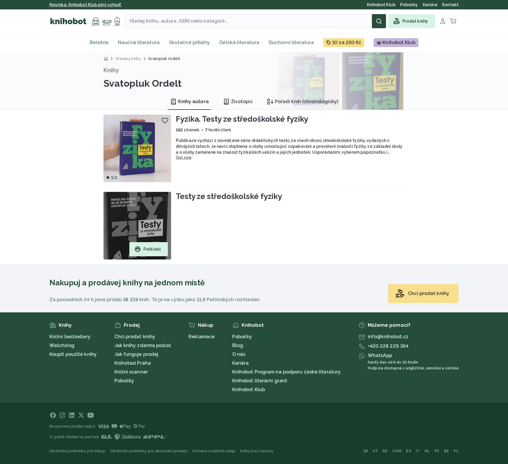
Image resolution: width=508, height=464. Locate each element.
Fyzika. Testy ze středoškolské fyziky (242, 119)
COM (396, 451)
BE (446, 451)
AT (375, 451)
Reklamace (201, 336)
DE (385, 451)
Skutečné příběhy (189, 42)
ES (408, 451)
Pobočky (124, 380)
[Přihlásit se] (442, 21)
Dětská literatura (240, 42)
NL (427, 451)
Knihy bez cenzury (256, 451)
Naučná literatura (139, 42)
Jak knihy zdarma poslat (142, 345)
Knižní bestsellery (70, 336)
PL (456, 451)
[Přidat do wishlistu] (165, 120)
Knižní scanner (131, 372)
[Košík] (453, 21)
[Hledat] (379, 21)
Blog (237, 345)
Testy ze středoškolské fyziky (229, 196)
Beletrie (99, 42)
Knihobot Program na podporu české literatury (286, 372)
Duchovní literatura (291, 42)
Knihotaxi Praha (132, 363)
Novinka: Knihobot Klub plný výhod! (85, 4)
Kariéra (240, 363)
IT (418, 451)
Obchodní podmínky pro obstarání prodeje (149, 451)
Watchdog (61, 345)
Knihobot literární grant (259, 380)
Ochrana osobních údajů (214, 451)
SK (365, 451)
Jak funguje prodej (136, 354)
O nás (238, 354)
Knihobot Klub (248, 389)
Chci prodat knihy (135, 336)
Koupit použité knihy (73, 354)
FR (437, 451)
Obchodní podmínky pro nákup (77, 451)
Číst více (184, 157)
